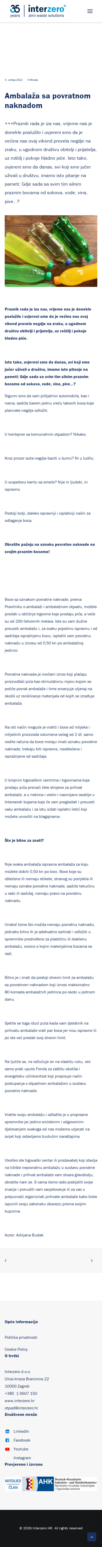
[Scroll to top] (91, 1537)
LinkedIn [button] (21, 1431)
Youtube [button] (21, 1449)
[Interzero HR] (37, 11)
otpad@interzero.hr (21, 1408)
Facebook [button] (22, 1440)
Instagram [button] (22, 1458)
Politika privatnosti (21, 1337)
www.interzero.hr (20, 1401)
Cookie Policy (16, 1349)
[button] (90, 11)
